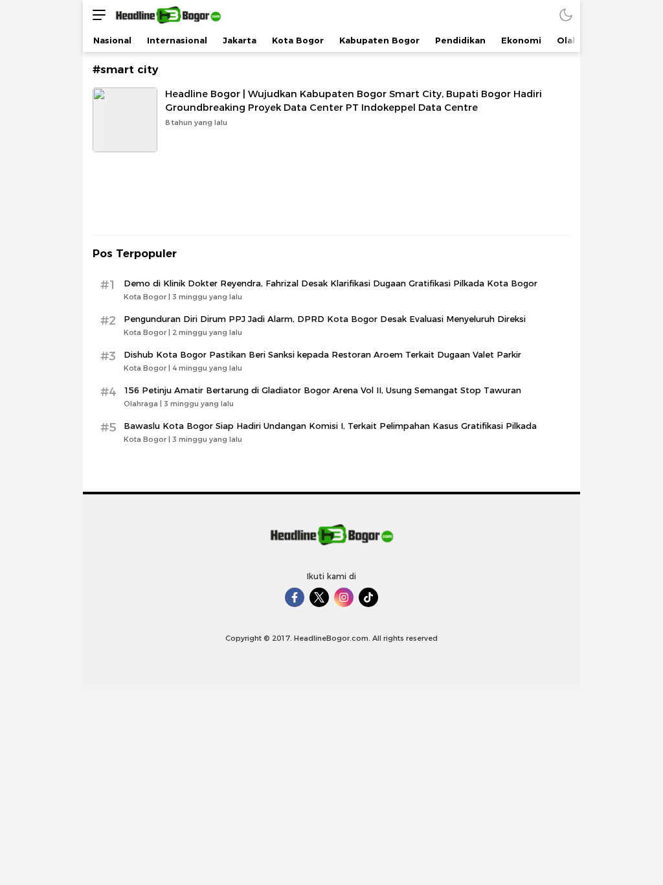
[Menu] (96, 14)
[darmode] (566, 14)
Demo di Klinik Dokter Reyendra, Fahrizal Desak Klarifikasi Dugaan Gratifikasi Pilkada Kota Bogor (330, 283)
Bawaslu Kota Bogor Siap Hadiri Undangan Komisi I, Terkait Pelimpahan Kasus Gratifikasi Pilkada (330, 425)
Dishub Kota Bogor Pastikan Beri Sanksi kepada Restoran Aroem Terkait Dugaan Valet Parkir (322, 354)
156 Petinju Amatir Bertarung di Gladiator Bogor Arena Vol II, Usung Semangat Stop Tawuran (322, 390)
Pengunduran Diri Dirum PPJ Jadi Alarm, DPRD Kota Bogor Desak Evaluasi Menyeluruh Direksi (325, 319)
